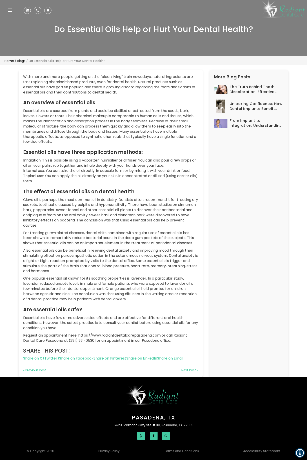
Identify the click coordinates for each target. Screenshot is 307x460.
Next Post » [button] (189, 370)
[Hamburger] (10, 11)
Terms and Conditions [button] (181, 451)
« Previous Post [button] (34, 370)
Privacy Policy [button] (109, 451)
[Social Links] (141, 436)
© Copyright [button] (40, 451)
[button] (28, 10)
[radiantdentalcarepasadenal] (153, 396)
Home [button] (9, 61)
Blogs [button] (21, 61)
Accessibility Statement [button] (261, 451)
